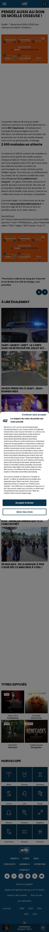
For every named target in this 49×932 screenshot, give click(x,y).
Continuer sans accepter (34, 414)
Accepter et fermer (24, 502)
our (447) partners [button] (16, 427)
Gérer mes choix (24, 511)
